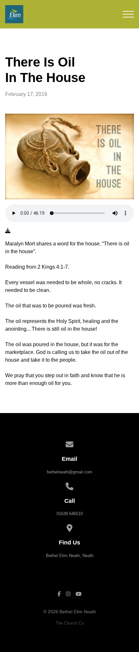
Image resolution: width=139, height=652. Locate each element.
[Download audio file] (7, 231)
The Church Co (70, 623)
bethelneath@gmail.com (69, 472)
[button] (128, 14)
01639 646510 (70, 513)
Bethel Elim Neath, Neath (69, 555)
